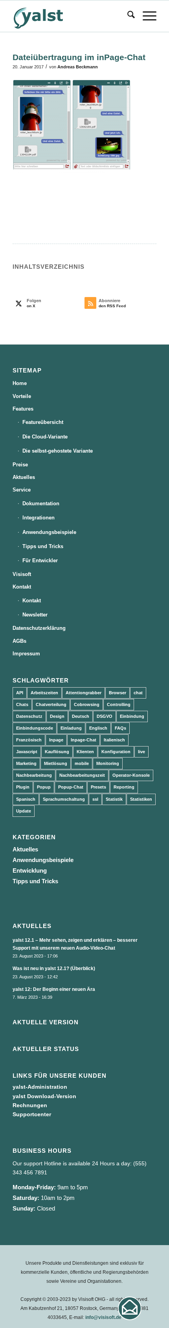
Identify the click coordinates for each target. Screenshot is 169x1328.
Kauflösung (57, 751)
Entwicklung (30, 870)
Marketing (26, 763)
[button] (129, 1308)
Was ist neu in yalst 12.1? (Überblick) (54, 968)
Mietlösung (55, 763)
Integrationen (38, 518)
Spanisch (25, 799)
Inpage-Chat (83, 739)
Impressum (26, 654)
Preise (20, 465)
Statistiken (141, 799)
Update (23, 811)
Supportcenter (32, 1114)
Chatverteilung (51, 704)
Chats (22, 704)
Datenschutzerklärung (39, 628)
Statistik (114, 799)
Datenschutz (29, 716)
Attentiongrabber (83, 692)
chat (138, 692)
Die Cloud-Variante (45, 437)
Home (20, 383)
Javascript (26, 751)
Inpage (56, 739)
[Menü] (145, 16)
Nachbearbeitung (34, 775)
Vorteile (22, 396)
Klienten (85, 751)
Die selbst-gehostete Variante (57, 451)
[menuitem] (127, 16)
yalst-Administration (40, 1087)
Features (23, 409)
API (19, 692)
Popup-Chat (70, 787)
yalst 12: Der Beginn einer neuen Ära (54, 989)
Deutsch (80, 716)
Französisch (29, 739)
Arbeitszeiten (44, 692)
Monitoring (107, 763)
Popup (44, 787)
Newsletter (35, 615)
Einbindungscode (34, 728)
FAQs (120, 728)
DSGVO (104, 716)
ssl (95, 799)
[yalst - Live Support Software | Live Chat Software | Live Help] (70, 16)
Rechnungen (30, 1105)
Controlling (118, 704)
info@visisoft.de (103, 1317)
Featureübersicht (42, 422)
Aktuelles (24, 477)
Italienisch (114, 739)
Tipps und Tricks (42, 546)
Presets (98, 787)
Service (22, 490)
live (141, 751)
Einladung (71, 728)
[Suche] (127, 16)
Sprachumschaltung (64, 799)
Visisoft (22, 574)
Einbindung (132, 716)
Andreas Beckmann (77, 66)
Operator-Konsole (131, 775)
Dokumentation (40, 503)
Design (57, 716)
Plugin (22, 787)
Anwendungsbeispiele (49, 532)
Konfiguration (115, 751)
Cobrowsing (86, 704)
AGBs (19, 641)
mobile (82, 763)
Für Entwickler (40, 560)
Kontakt (22, 587)
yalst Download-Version (44, 1096)
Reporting (124, 787)
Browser (117, 692)
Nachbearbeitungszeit (82, 775)
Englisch (98, 728)
